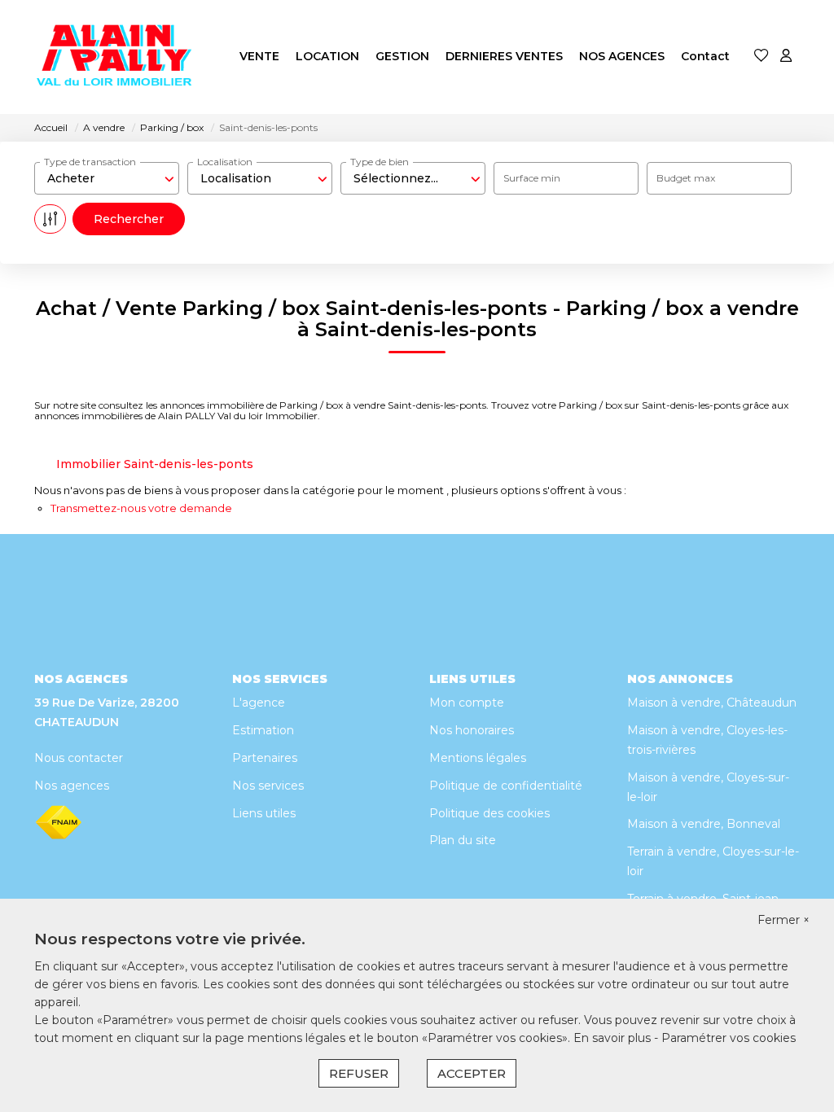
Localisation (224, 161)
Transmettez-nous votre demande (141, 507)
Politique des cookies (489, 813)
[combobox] (106, 178)
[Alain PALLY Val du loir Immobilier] (115, 57)
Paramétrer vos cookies (728, 1038)
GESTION (402, 56)
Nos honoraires (471, 730)
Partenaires (264, 758)
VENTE (259, 56)
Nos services (268, 785)
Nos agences (71, 785)
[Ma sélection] (761, 57)
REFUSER (358, 1073)
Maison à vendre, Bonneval (703, 823)
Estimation (263, 730)
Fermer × (783, 920)
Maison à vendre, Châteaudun (712, 702)
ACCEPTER (471, 1073)
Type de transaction (90, 161)
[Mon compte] (786, 57)
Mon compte (466, 702)
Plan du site (462, 840)
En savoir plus (613, 1038)
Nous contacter (78, 758)
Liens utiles (264, 813)
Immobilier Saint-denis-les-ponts (154, 464)
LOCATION (327, 56)
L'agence (258, 702)
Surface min (531, 178)
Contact (705, 56)
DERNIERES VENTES (504, 56)
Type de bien (379, 161)
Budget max (685, 178)
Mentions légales (477, 758)
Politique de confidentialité (505, 785)
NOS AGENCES (622, 56)
